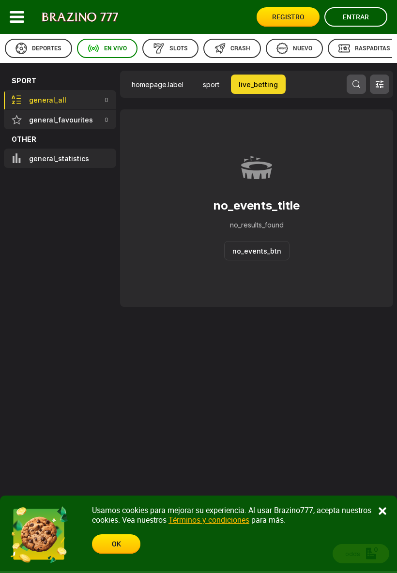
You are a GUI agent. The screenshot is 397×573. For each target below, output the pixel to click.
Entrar (356, 16)
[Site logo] (80, 17)
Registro (288, 16)
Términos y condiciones (208, 519)
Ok (116, 543)
